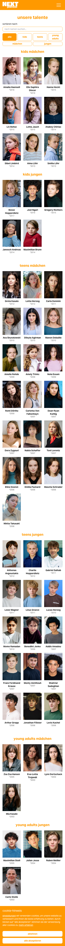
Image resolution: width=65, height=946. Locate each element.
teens (40, 36)
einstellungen (9, 915)
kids (25, 36)
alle (10, 36)
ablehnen (32, 933)
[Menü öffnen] (58, 5)
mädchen (17, 43)
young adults (55, 37)
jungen (47, 43)
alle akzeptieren (32, 940)
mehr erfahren (26, 925)
